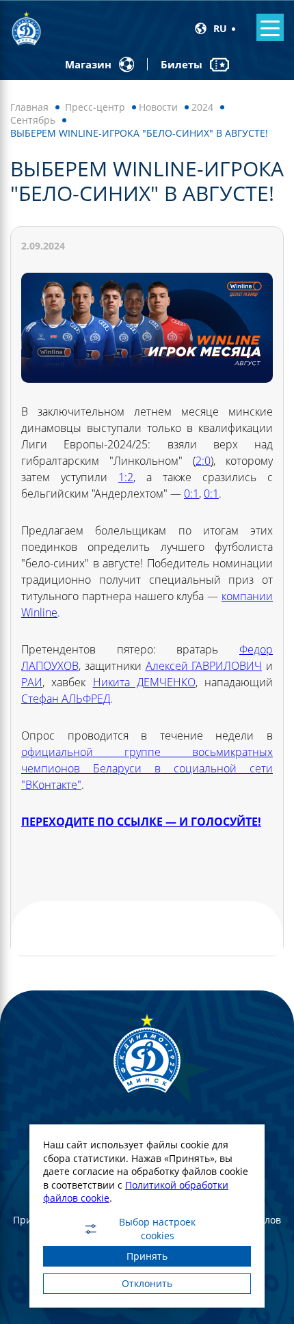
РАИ (31, 682)
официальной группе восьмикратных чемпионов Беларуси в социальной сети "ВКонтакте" (147, 768)
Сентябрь (32, 119)
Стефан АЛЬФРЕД (65, 698)
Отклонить (147, 1283)
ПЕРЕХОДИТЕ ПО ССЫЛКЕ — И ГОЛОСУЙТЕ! (141, 821)
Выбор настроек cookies (157, 1229)
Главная (29, 106)
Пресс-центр (95, 106)
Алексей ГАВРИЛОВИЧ (204, 665)
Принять (147, 1255)
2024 (202, 106)
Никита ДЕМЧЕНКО (144, 682)
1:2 (125, 477)
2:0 (203, 460)
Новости (158, 106)
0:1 (191, 493)
